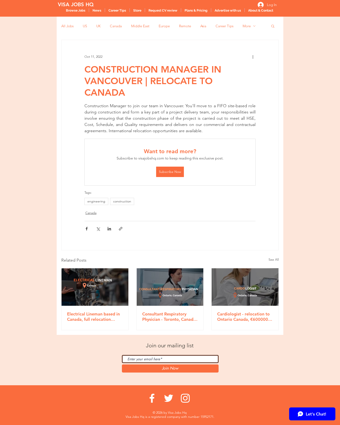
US (85, 26)
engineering (96, 201)
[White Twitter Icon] (169, 398)
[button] (273, 26)
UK (98, 26)
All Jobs (67, 26)
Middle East (140, 26)
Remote (185, 26)
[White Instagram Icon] (185, 398)
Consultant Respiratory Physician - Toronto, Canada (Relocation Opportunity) (169, 316)
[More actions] (253, 56)
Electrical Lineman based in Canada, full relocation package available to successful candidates (93, 316)
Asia (203, 26)
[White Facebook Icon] (152, 398)
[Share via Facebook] (86, 228)
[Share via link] (120, 228)
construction (122, 201)
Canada (116, 26)
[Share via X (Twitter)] (98, 228)
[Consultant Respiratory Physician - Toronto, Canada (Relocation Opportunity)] (170, 287)
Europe (164, 26)
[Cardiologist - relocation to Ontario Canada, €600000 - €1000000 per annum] (245, 287)
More (247, 26)
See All (274, 259)
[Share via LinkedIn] (109, 228)
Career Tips (224, 26)
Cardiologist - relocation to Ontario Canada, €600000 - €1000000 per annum (244, 316)
